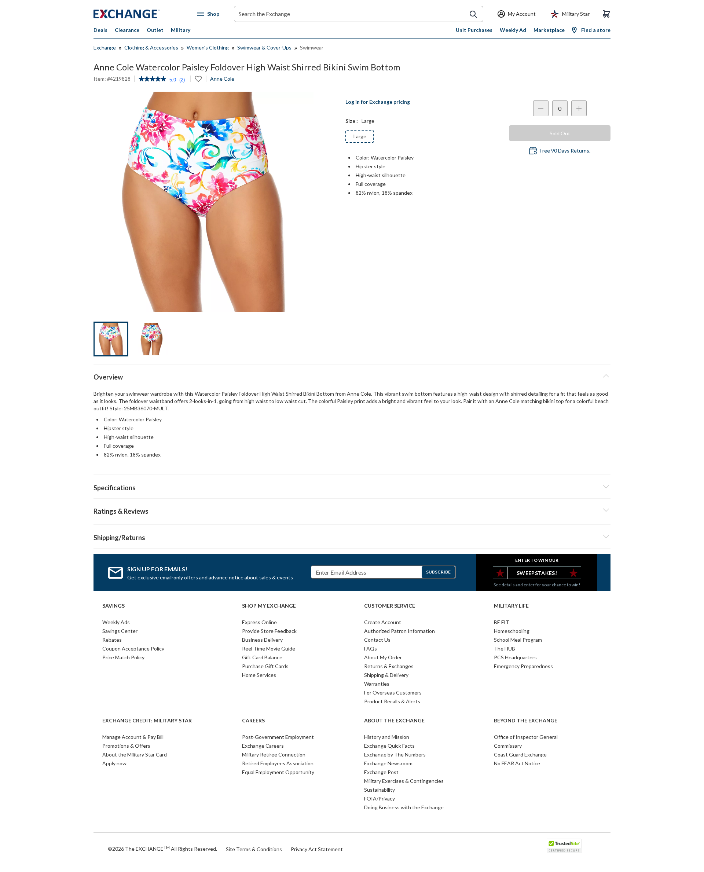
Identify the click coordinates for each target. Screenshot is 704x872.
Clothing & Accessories (151, 47)
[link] (152, 79)
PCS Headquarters (515, 657)
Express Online (259, 622)
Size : (351, 121)
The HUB (504, 648)
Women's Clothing (208, 47)
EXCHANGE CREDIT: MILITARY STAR (147, 720)
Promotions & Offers (126, 746)
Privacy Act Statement (317, 849)
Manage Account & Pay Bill (133, 737)
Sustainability (379, 790)
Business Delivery (262, 640)
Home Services (259, 675)
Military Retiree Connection (273, 754)
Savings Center (120, 631)
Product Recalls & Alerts (392, 701)
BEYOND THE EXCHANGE (525, 720)
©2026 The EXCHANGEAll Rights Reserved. (162, 848)
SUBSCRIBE (438, 572)
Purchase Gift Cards (265, 666)
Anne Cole (222, 79)
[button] (352, 510)
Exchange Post (381, 772)
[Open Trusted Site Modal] (564, 846)
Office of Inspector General (526, 737)
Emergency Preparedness (523, 666)
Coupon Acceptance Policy (133, 648)
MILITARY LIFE (511, 606)
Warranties (376, 684)
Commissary (508, 746)
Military (180, 30)
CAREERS (253, 720)
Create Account (382, 622)
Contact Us (377, 640)
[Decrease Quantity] (541, 108)
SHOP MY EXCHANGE (269, 606)
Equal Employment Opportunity (278, 772)
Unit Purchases (474, 30)
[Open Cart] (606, 14)
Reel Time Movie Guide (268, 648)
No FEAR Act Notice (517, 763)
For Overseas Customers (393, 692)
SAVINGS (113, 606)
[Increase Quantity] (579, 108)
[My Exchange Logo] (140, 14)
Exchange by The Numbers (395, 754)
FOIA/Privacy (379, 798)
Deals (100, 30)
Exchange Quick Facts (389, 746)
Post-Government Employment (278, 737)
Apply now (114, 763)
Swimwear (311, 47)
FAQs (370, 648)
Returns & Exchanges (389, 666)
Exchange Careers (263, 746)
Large (359, 136)
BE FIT (501, 622)
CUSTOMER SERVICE (389, 606)
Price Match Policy (123, 657)
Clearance (127, 30)
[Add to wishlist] (198, 79)
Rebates (112, 640)
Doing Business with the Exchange (404, 807)
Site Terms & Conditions (254, 849)
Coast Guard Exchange (520, 754)
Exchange (105, 47)
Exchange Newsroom (388, 763)
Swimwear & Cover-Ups (264, 47)
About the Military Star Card (134, 754)
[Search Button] (473, 14)
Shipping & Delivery (386, 675)
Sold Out (560, 133)
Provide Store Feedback (269, 631)
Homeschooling (511, 631)
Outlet (155, 30)
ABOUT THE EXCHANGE (394, 720)
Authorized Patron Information (399, 631)
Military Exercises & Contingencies (404, 781)
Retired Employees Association (278, 763)
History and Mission (386, 737)
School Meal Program (518, 640)
